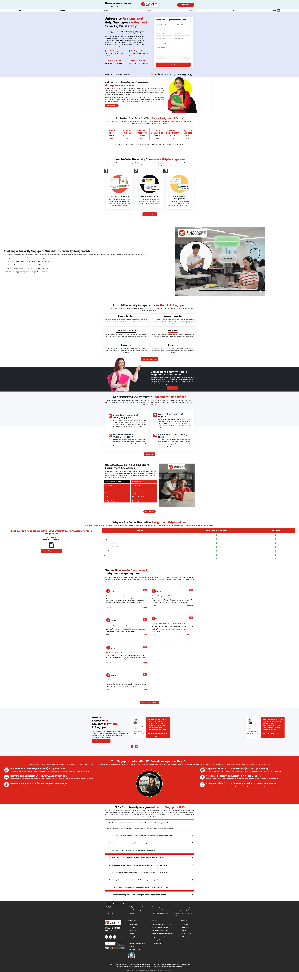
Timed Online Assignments (160, 910)
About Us (132, 927)
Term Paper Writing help (182, 910)
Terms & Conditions (135, 940)
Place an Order (149, 214)
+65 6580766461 (112, 6)
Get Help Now (111, 105)
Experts (192, 10)
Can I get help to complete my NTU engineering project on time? (133, 843)
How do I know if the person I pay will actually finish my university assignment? (139, 887)
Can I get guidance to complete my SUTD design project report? (133, 880)
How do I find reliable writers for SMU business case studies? (132, 850)
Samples (105, 10)
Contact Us (132, 930)
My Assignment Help (135, 910)
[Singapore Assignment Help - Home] (149, 4)
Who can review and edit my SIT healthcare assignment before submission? (138, 872)
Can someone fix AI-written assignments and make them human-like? (136, 858)
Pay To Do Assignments (113, 910)
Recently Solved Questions (137, 943)
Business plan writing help (183, 907)
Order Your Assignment (149, 702)
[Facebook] (106, 937)
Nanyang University (157, 940)
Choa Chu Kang (187, 933)
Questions (149, 10)
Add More (186, 58)
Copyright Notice (157, 943)
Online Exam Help (134, 913)
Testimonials (133, 924)
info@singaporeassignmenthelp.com (119, 3)
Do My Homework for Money (137, 907)
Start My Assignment (149, 359)
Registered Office (134, 949)
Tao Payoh (186, 937)
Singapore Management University (162, 933)
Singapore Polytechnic (158, 937)
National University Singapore (160, 927)
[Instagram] (110, 937)
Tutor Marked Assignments (160, 913)
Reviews (276, 10)
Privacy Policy (133, 937)
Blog (232, 10)
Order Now (185, 4)
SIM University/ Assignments (160, 930)
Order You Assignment (101, 741)
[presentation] (132, 746)
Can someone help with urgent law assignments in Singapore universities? (137, 895)
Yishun (185, 930)
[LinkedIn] (114, 937)
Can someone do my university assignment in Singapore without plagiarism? (138, 823)
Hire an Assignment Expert (51, 551)
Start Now (151, 512)
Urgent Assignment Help (159, 907)
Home (20, 10)
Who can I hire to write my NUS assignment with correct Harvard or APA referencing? (141, 836)
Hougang (185, 924)
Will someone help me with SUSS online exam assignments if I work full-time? (138, 865)
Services (62, 10)
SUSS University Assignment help (161, 924)
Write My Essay (110, 913)
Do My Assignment (111, 907)
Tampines (186, 927)
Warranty (132, 933)
